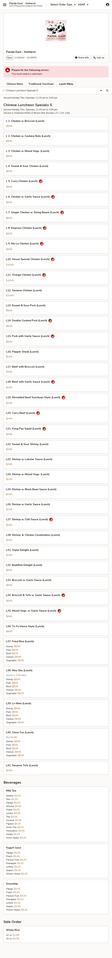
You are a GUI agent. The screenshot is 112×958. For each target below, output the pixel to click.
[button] (56, 123)
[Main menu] (4, 4)
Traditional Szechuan (41, 84)
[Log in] (107, 4)
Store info (83, 57)
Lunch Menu (66, 84)
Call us (100, 57)
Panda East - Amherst (22, 3)
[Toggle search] (107, 91)
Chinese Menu (15, 84)
